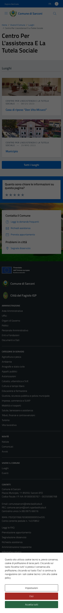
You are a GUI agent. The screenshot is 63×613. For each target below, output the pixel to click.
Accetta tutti (31, 604)
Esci (31, 596)
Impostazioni (31, 588)
